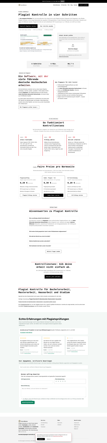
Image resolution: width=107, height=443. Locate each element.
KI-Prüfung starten (77, 195)
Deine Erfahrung (25, 385)
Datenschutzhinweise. (64, 56)
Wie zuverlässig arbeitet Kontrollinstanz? (39, 218)
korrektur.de (23, 431)
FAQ (68, 5)
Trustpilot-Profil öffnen (26, 332)
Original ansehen (27, 353)
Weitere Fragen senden (53, 251)
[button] (73, 48)
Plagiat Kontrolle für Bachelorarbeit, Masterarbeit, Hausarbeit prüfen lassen (37, 301)
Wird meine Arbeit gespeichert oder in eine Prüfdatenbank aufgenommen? (48, 231)
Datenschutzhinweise (27, 400)
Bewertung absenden (27, 402)
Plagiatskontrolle (25, 304)
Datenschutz (77, 424)
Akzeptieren (40, 439)
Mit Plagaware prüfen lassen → (29, 107)
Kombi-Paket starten (53, 195)
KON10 (62, 1)
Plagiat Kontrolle (23, 11)
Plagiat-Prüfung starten (30, 195)
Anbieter (59, 424)
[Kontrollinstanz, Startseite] (23, 5)
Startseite (60, 422)
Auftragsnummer (25, 379)
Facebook (43, 426)
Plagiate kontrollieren (29, 306)
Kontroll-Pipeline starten (28, 26)
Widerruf (76, 428)
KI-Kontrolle (64, 5)
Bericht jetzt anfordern (53, 276)
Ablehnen (49, 439)
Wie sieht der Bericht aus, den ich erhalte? (39, 236)
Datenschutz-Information (58, 436)
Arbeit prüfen (83, 5)
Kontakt (75, 5)
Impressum (76, 422)
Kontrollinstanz (56, 5)
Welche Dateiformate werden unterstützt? (39, 241)
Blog (72, 5)
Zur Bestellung (44, 422)
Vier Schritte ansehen (46, 26)
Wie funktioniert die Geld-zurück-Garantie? (40, 245)
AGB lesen (76, 426)
